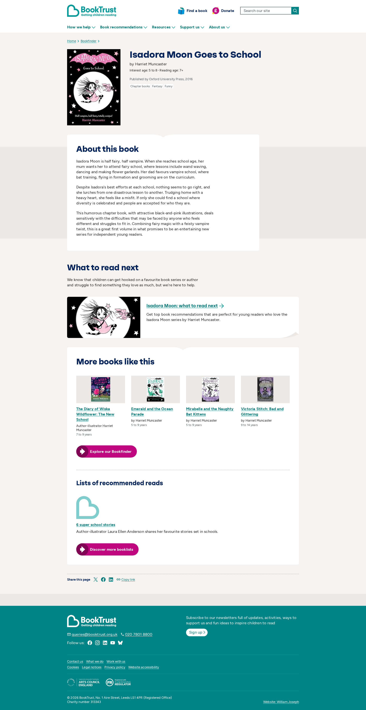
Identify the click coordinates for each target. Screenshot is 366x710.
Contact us (75, 661)
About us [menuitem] (217, 27)
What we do (95, 661)
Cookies (73, 667)
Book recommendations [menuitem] (121, 27)
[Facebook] (89, 642)
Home (71, 41)
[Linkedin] (105, 642)
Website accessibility (143, 667)
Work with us (116, 661)
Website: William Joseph (281, 702)
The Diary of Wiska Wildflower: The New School (95, 414)
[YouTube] (112, 642)
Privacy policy (114, 667)
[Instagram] (97, 642)
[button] (95, 579)
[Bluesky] (120, 642)
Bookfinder (89, 41)
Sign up (195, 632)
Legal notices (91, 667)
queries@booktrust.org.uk (94, 634)
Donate (227, 10)
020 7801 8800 (138, 634)
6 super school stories (95, 524)
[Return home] (91, 11)
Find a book (197, 10)
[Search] (295, 10)
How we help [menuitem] (79, 27)
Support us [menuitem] (189, 27)
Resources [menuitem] (161, 27)
